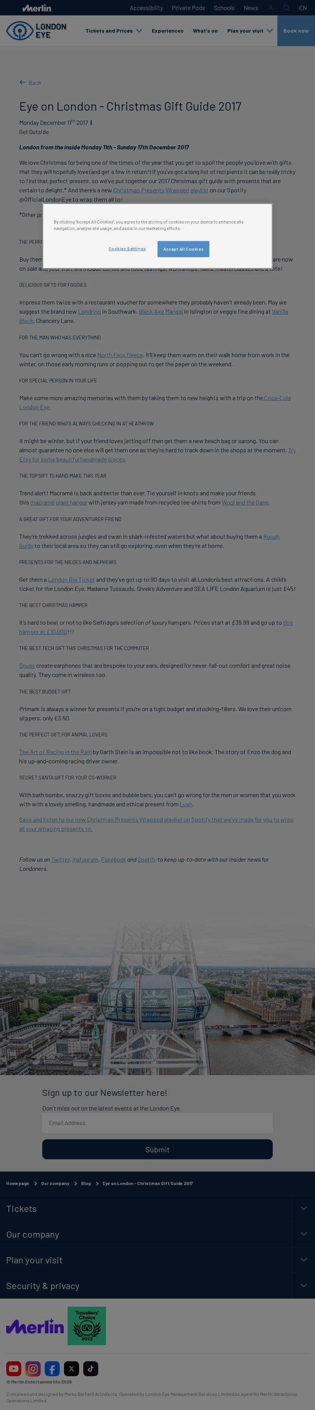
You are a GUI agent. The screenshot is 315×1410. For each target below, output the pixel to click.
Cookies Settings (127, 248)
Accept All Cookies (183, 249)
